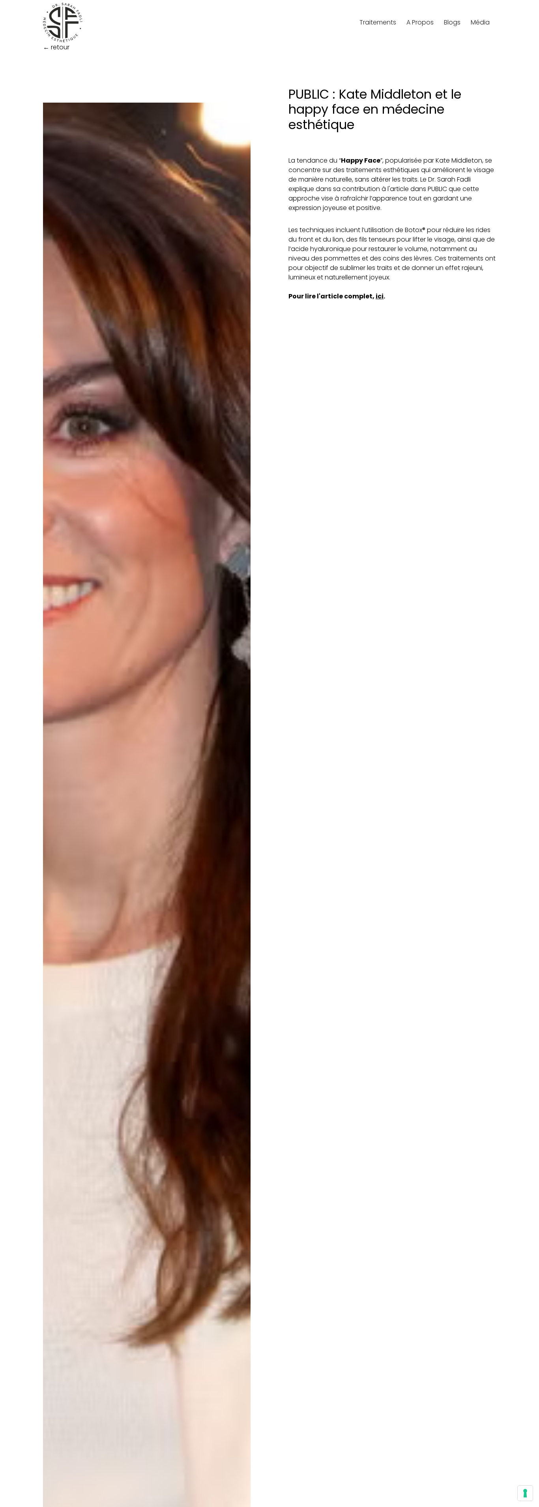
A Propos (420, 22)
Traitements (377, 22)
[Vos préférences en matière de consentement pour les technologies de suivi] (525, 1493)
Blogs (452, 22)
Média (480, 22)
